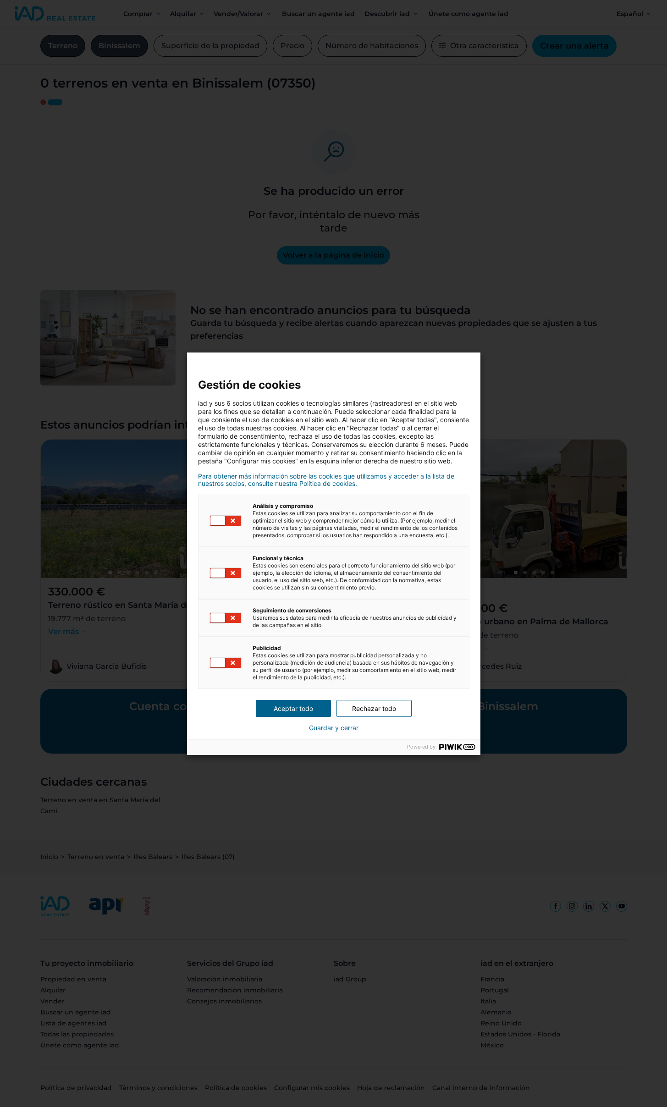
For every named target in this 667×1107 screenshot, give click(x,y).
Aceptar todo (293, 708)
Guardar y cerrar (333, 728)
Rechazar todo (374, 708)
